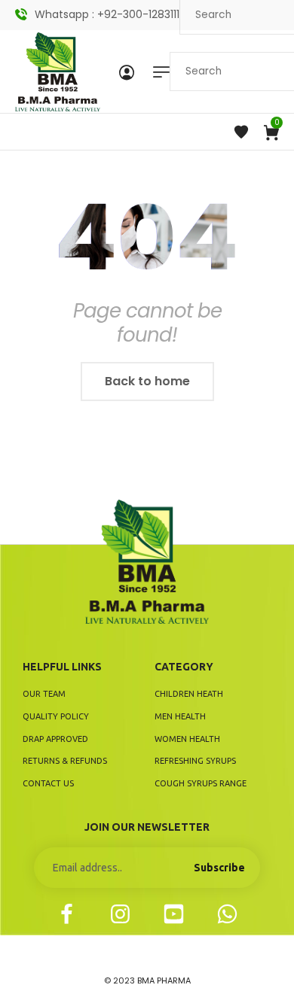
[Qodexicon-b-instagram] (120, 914)
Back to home (147, 381)
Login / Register (126, 71)
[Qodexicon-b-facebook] (67, 914)
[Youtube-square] (174, 914)
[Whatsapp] (227, 914)
